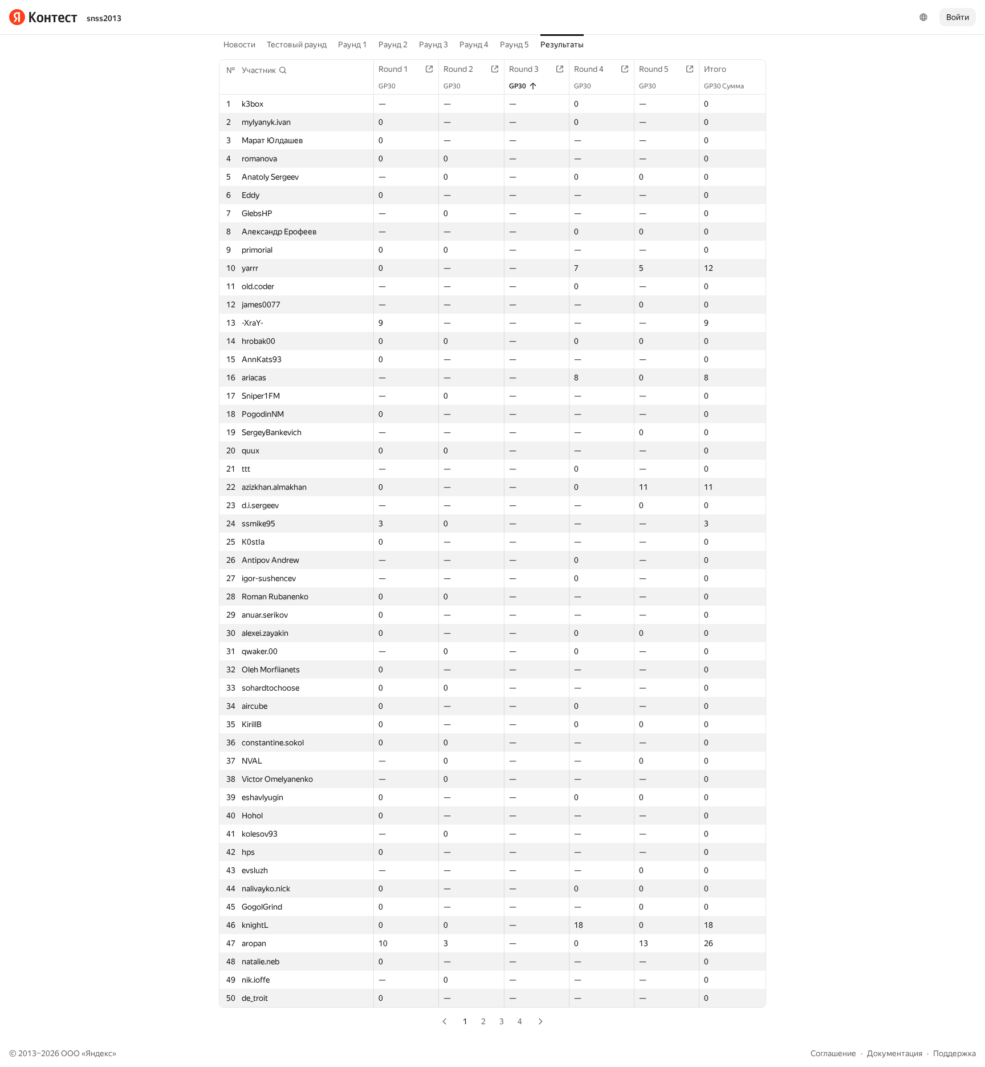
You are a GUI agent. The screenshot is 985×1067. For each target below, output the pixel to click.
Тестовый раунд (297, 44)
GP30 (387, 86)
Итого (715, 69)
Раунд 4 (474, 44)
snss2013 (104, 18)
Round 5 (654, 69)
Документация (894, 1053)
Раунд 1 (352, 44)
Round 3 (524, 69)
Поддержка (954, 1053)
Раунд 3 (433, 44)
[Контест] (43, 17)
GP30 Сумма (724, 86)
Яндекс (99, 1053)
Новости (239, 44)
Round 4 (589, 69)
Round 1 (393, 69)
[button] (264, 70)
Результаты (562, 44)
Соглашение (833, 1053)
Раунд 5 (514, 44)
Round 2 (458, 69)
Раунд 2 (393, 44)
